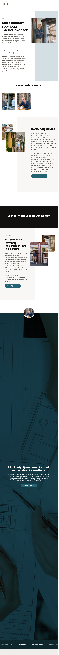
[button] (52, 3)
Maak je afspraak (40, 176)
